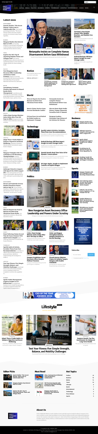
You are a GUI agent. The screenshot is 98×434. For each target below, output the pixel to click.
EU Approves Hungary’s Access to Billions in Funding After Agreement (68, 83)
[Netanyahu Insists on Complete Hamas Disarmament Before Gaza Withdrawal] (49, 33)
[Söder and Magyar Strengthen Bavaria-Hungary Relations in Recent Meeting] (59, 225)
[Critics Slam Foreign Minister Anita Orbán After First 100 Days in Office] (13, 106)
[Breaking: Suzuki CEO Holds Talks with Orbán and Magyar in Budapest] (75, 159)
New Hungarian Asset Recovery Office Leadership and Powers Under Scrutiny (48, 212)
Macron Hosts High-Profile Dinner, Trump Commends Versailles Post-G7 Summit (58, 110)
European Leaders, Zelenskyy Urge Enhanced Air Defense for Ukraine (58, 118)
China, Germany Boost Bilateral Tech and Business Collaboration (53, 376)
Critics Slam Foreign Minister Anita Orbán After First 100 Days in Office (13, 117)
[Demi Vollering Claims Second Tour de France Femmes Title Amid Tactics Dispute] (13, 225)
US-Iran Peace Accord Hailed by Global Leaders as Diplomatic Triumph (36, 118)
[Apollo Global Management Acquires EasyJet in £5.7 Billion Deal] (75, 142)
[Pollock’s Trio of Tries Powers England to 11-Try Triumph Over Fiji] (75, 192)
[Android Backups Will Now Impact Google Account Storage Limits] (84, 49)
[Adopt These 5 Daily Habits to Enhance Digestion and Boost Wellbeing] (13, 130)
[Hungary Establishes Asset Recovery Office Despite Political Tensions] (36, 250)
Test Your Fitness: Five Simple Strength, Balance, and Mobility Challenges (13, 265)
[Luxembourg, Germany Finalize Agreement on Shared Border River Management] (52, 74)
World (5, 207)
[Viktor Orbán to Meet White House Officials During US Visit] (87, 74)
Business (5, 167)
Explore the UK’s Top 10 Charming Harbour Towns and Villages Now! (13, 56)
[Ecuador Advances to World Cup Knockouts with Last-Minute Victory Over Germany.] (75, 201)
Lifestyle (5, 137)
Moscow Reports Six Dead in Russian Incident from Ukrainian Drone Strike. (12, 211)
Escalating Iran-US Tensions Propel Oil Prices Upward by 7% (86, 150)
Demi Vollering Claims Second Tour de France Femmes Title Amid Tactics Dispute (13, 235)
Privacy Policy (86, 258)
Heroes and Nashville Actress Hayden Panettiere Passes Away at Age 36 (13, 185)
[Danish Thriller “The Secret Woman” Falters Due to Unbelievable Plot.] (7, 377)
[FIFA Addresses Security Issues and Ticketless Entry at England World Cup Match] (75, 210)
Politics (5, 69)
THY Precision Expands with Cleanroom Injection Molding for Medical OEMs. (52, 384)
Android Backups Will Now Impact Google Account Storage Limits (83, 58)
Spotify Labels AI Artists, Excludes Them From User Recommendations (12, 249)
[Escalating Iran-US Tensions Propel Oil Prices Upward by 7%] (75, 151)
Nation (5, 85)
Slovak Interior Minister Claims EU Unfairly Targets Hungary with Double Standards (58, 260)
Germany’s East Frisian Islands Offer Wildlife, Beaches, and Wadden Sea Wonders (83, 34)
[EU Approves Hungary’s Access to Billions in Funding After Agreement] (69, 74)
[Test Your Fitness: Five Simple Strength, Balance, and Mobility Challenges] (49, 330)
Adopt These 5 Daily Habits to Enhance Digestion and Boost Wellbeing (13, 141)
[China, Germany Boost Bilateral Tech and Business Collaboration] (39, 377)
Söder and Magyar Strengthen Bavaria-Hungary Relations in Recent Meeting (56, 235)
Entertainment (7, 23)
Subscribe (91, 254)
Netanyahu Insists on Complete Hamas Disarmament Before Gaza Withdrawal (49, 53)
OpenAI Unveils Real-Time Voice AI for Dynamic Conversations (54, 153)
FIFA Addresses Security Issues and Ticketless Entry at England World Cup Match (86, 209)
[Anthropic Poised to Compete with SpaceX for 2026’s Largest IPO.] (75, 133)
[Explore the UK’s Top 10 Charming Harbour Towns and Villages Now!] (7, 393)
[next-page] (48, 89)
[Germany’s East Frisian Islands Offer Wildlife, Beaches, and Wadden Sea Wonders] (84, 24)
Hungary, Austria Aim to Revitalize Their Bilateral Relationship (51, 392)
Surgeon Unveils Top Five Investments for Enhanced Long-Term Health (86, 340)
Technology (6, 245)
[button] (94, 7)
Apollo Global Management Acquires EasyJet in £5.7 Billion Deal (12, 281)
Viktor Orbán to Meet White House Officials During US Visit (85, 83)
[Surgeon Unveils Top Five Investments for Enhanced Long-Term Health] (85, 325)
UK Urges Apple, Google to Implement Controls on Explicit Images (54, 164)
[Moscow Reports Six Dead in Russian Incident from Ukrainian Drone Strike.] (13, 200)
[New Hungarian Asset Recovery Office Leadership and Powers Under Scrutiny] (48, 193)
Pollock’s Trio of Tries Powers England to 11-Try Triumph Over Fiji (87, 191)
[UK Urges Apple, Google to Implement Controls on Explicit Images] (33, 167)
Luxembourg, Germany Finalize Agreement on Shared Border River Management (50, 84)
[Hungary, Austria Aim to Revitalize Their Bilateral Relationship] (39, 393)
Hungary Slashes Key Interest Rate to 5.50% (86, 122)
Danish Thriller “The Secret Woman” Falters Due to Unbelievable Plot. (12, 27)
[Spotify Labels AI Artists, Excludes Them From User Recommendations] (33, 133)
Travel (5, 52)
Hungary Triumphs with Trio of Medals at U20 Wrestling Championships (13, 154)
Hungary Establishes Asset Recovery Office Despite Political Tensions (36, 259)
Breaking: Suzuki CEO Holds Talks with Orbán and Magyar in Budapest (87, 158)
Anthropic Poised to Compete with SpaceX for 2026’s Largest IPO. (13, 170)
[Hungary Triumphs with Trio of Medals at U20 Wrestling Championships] (75, 174)
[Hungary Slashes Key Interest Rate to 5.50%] (75, 124)
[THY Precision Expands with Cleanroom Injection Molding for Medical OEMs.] (39, 385)
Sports (5, 150)
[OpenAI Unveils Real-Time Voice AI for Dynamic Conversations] (33, 156)
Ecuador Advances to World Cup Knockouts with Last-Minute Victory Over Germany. (87, 200)
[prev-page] (45, 89)
